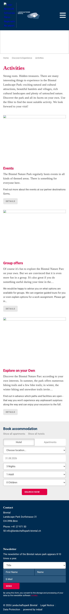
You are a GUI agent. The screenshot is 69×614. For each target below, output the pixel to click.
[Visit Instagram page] (5, 539)
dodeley (34, 595)
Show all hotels (36, 433)
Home (6, 58)
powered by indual (32, 609)
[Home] (22, 15)
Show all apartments (14, 433)
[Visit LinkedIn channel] (7, 539)
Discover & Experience (22, 58)
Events (8, 168)
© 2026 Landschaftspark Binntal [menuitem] (20, 605)
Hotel (19, 442)
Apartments (50, 442)
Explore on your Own (19, 371)
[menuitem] (48, 605)
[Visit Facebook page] (4, 539)
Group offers (13, 263)
